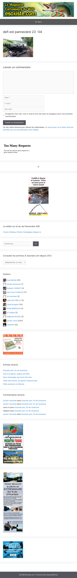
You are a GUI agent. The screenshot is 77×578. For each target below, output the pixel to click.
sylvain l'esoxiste (10, 401)
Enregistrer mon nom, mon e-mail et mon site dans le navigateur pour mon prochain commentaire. (39, 115)
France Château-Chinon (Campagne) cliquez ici (22, 232)
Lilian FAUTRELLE (14, 300)
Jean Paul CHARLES (15, 292)
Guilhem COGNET (14, 288)
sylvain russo (12, 321)
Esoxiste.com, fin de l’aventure (15, 370)
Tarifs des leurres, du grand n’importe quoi (20, 381)
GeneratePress (52, 575)
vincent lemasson (14, 284)
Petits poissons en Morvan (13, 384)
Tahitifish (10, 325)
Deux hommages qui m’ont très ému (17, 377)
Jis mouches (12, 296)
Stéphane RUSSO (14, 317)
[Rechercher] (36, 243)
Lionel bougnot (13, 304)
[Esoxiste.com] (38, 9)
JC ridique (11, 312)
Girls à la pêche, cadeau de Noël (16, 374)
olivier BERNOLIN (13, 308)
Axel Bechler (12, 280)
